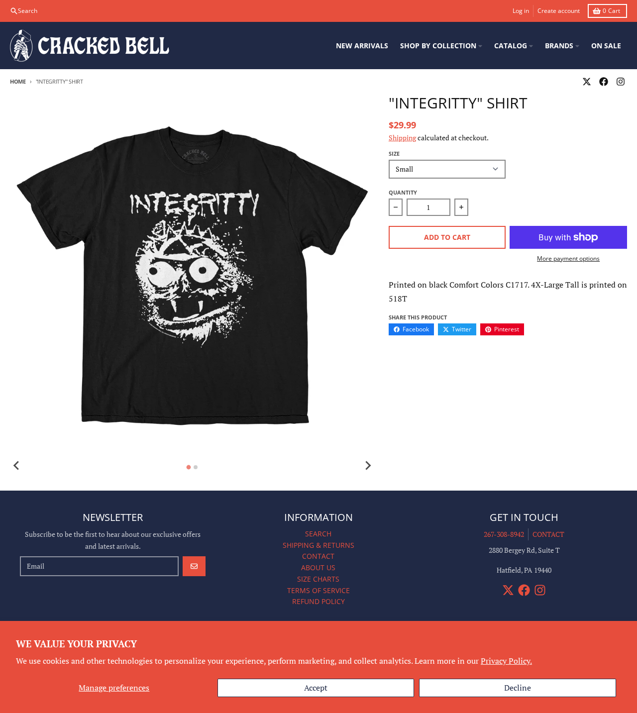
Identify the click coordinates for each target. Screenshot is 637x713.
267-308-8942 (504, 534)
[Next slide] (368, 466)
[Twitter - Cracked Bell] (586, 81)
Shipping (402, 137)
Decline (517, 687)
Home (18, 81)
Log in (521, 10)
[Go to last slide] (17, 466)
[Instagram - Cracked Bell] (620, 81)
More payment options (568, 259)
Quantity (403, 192)
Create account (558, 10)
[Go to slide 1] (189, 467)
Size (394, 153)
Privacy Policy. (506, 660)
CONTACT (548, 534)
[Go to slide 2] (196, 467)
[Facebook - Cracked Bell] (603, 81)
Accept (315, 687)
